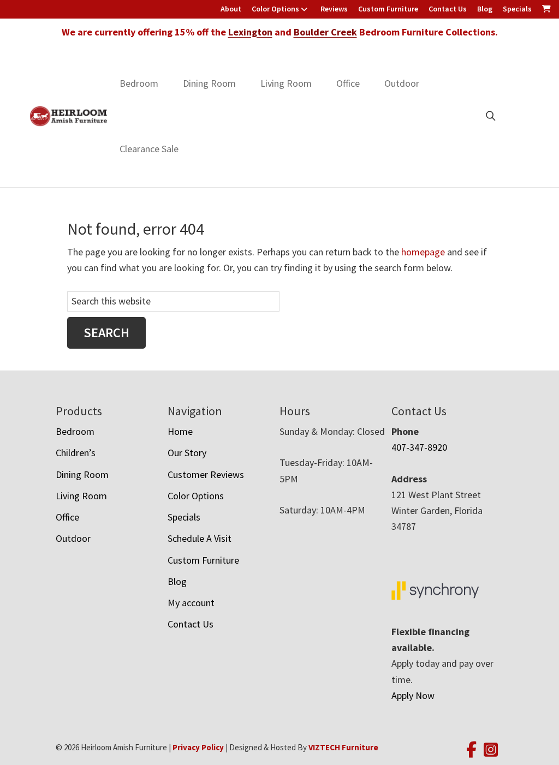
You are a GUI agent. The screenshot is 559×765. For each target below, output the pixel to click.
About (231, 9)
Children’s (76, 452)
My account (191, 602)
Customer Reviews (206, 474)
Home (180, 431)
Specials (517, 9)
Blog (484, 9)
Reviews (334, 9)
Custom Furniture (388, 9)
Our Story (187, 452)
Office (348, 83)
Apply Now (413, 695)
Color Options (275, 9)
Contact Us (448, 9)
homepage (423, 252)
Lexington (250, 32)
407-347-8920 (419, 447)
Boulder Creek (325, 32)
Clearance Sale (149, 148)
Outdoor (401, 83)
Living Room (286, 83)
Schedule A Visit (199, 538)
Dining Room (209, 83)
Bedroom (139, 83)
